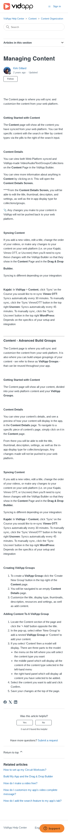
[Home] (18, 6)
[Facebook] (5, 702)
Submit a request (48, 740)
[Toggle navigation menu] (49, 6)
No (43, 722)
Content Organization (52, 18)
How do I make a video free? (20, 783)
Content (32, 18)
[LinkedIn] (15, 702)
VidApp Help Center (13, 18)
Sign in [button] (57, 6)
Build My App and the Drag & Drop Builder (28, 776)
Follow (10, 79)
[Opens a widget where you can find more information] (51, 828)
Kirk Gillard (19, 68)
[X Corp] (10, 702)
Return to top (11, 752)
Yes (24, 722)
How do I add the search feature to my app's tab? (32, 800)
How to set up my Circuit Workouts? (24, 769)
